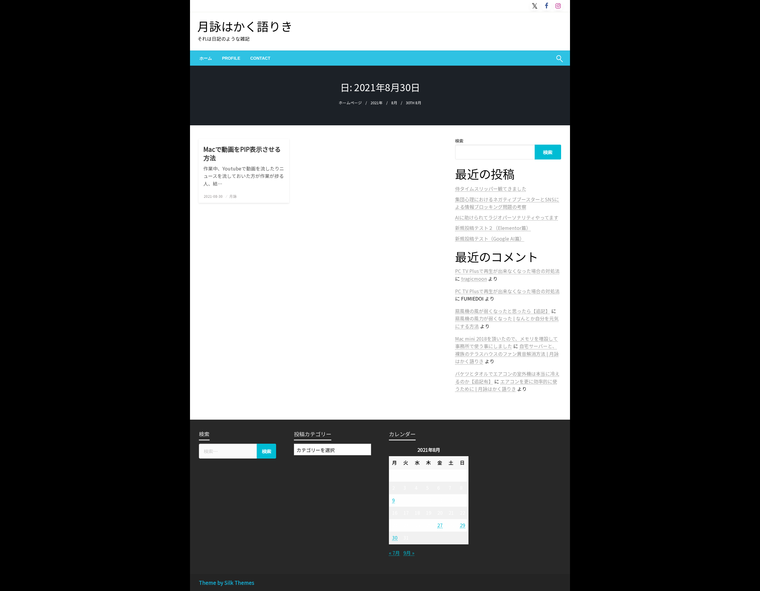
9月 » (408, 552)
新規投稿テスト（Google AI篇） (489, 238)
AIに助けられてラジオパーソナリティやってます (506, 217)
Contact (260, 58)
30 (395, 537)
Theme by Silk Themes (226, 582)
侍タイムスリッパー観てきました (490, 188)
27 (440, 525)
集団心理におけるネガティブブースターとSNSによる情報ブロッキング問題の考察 (507, 203)
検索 (459, 141)
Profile (231, 58)
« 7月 (394, 552)
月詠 (233, 196)
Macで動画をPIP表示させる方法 (242, 153)
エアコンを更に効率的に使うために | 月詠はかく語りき (506, 385)
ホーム (206, 58)
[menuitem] (205, 58)
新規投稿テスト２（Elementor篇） (493, 227)
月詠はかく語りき (244, 26)
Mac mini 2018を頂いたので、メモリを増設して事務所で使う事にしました (506, 342)
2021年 (376, 102)
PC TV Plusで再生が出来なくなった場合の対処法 (507, 270)
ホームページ (350, 102)
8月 (394, 102)
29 (462, 525)
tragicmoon (474, 278)
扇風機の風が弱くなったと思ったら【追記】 (502, 311)
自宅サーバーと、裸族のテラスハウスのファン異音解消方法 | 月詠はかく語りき (507, 353)
